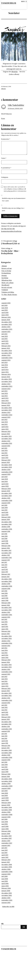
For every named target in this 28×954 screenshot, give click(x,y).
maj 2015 (4, 624)
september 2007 (7, 843)
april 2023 (5, 398)
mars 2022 (5, 429)
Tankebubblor (8, 3)
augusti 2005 (6, 902)
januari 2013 (6, 691)
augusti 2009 (6, 788)
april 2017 (5, 569)
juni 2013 (5, 679)
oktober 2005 (6, 898)
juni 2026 (5, 308)
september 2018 (7, 529)
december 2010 (7, 750)
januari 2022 (6, 434)
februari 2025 (6, 346)
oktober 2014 (6, 641)
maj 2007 (4, 853)
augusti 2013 (6, 674)
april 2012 (5, 712)
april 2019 (5, 512)
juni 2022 (5, 422)
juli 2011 (4, 734)
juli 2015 (4, 619)
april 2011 (5, 741)
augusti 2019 (6, 503)
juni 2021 (5, 450)
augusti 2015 (6, 617)
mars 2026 (5, 315)
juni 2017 (4, 565)
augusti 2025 (6, 331)
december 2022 (7, 408)
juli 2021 (4, 448)
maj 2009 (5, 795)
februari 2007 (6, 860)
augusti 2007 (6, 845)
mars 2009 (5, 800)
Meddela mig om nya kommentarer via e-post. (13, 199)
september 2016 (7, 586)
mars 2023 (5, 400)
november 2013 (7, 667)
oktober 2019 (6, 498)
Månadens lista (7, 280)
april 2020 (5, 484)
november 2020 (7, 467)
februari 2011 (6, 745)
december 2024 (7, 350)
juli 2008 (4, 819)
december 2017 (6, 550)
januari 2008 (6, 833)
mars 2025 (5, 343)
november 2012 (7, 695)
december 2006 (7, 864)
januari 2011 (5, 748)
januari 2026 (6, 320)
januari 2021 (6, 462)
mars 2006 (5, 886)
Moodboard (5, 285)
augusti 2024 (6, 360)
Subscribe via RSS (8, 906)
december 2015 (7, 607)
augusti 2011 (6, 731)
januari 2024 (6, 377)
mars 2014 (5, 657)
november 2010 (7, 753)
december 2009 (7, 779)
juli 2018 (4, 534)
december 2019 (7, 493)
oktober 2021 (6, 441)
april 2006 (5, 883)
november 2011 (6, 724)
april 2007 (5, 855)
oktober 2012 (6, 698)
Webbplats (4, 177)
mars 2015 (5, 629)
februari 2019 (6, 517)
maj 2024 (5, 367)
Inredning (5, 278)
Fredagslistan (6, 273)
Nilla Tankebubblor (16, 105)
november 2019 (7, 496)
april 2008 (5, 826)
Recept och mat (7, 287)
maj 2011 (4, 738)
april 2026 (5, 312)
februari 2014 (6, 660)
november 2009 (7, 781)
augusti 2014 (6, 645)
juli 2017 (4, 562)
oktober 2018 (6, 527)
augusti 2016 (6, 588)
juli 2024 (4, 362)
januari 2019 (6, 519)
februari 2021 (6, 460)
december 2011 (6, 722)
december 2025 (7, 322)
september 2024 (7, 358)
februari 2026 (6, 317)
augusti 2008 (6, 817)
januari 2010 (6, 776)
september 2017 (7, 557)
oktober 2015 (6, 612)
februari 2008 (6, 831)
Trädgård (5, 290)
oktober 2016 (6, 584)
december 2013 (7, 665)
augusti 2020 (6, 474)
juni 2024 (5, 365)
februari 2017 (6, 574)
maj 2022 (5, 424)
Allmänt (3, 88)
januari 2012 (6, 719)
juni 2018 (5, 536)
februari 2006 (6, 888)
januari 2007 (6, 862)
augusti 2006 (6, 874)
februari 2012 (6, 717)
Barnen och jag (7, 268)
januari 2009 (6, 805)
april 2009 (5, 798)
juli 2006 (5, 876)
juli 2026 (4, 305)
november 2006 (7, 867)
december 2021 (7, 436)
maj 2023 (5, 396)
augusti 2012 (6, 703)
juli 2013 (4, 676)
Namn (3, 158)
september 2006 (7, 871)
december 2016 (7, 579)
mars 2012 (5, 714)
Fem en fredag (6, 271)
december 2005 (7, 893)
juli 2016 (4, 591)
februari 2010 (6, 774)
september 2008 (7, 814)
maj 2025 (5, 339)
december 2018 (7, 522)
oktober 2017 (6, 555)
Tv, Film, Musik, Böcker (9, 294)
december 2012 (7, 693)
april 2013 (5, 684)
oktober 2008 (6, 812)
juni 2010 (5, 764)
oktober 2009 (6, 783)
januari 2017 (6, 577)
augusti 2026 (6, 303)
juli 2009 (5, 791)
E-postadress (6, 168)
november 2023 (7, 381)
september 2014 (7, 643)
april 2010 (5, 769)
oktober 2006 (6, 869)
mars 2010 (5, 772)
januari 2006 (6, 891)
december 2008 (7, 807)
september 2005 (7, 900)
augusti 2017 (6, 560)
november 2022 (7, 410)
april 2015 (5, 626)
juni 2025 (5, 336)
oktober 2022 (6, 412)
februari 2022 (6, 431)
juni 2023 (5, 393)
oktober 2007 (6, 841)
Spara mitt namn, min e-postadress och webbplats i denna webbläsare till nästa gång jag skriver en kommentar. (15, 189)
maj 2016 (4, 595)
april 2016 (5, 598)
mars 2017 (5, 572)
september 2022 (7, 415)
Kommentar (5, 139)
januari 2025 (6, 348)
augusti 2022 (6, 417)
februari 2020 (6, 488)
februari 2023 (6, 403)
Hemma (4, 275)
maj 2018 (4, 538)
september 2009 (7, 786)
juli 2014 (4, 648)
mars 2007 (5, 857)
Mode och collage (8, 283)
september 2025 (7, 329)
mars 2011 (5, 743)
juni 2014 (5, 650)
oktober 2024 (6, 355)
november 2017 (6, 553)
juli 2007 (4, 848)
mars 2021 (5, 458)
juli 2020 (4, 477)
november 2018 (7, 524)
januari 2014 (6, 662)
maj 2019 (4, 510)
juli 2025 (4, 334)
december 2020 (7, 465)
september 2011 (7, 729)
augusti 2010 (6, 760)
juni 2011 (4, 736)
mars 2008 (5, 829)
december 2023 (7, 379)
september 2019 (7, 500)
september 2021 (7, 443)
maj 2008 (5, 824)
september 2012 (7, 700)
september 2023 (7, 386)
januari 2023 (6, 405)
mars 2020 (5, 486)
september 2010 (7, 757)
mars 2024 (5, 372)
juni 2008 (5, 822)
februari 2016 (6, 603)
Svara (3, 118)
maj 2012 (4, 710)
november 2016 (7, 581)
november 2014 (7, 638)
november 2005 (7, 895)
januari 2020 (6, 491)
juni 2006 (5, 879)
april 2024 (5, 369)
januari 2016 (6, 605)
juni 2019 (5, 507)
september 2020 (7, 472)
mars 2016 (5, 600)
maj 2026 (5, 310)
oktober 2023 (6, 384)
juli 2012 (4, 705)
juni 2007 (5, 850)
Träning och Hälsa (8, 292)
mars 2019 (5, 515)
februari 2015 (6, 631)
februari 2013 (6, 688)
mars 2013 (5, 686)
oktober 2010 (6, 755)
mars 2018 (5, 543)
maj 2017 (4, 567)
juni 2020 (5, 479)
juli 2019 (4, 505)
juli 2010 (4, 762)
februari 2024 (6, 374)
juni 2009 (5, 793)
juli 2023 (4, 391)
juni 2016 (5, 593)
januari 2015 (6, 634)
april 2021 (5, 455)
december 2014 (7, 636)
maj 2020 (5, 481)
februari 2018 (6, 546)
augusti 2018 (6, 531)
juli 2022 (4, 419)
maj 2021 (4, 453)
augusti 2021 (6, 446)
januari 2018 (6, 548)
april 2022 (5, 427)
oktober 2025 (6, 327)
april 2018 (5, 541)
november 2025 (7, 324)
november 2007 (7, 838)
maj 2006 (5, 881)
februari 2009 (6, 803)
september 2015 (7, 615)
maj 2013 (4, 681)
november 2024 (7, 353)
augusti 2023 (6, 389)
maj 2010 (4, 767)
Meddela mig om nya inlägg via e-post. (13, 209)
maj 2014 (4, 653)
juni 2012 (5, 707)
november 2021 (7, 438)
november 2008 (7, 810)
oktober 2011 (6, 726)
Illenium (15, 72)
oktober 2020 (6, 469)
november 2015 (7, 610)
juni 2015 (5, 622)
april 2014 (5, 655)
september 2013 (7, 672)
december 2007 (7, 836)
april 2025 (5, 341)
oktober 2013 (6, 669)
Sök (2, 924)
